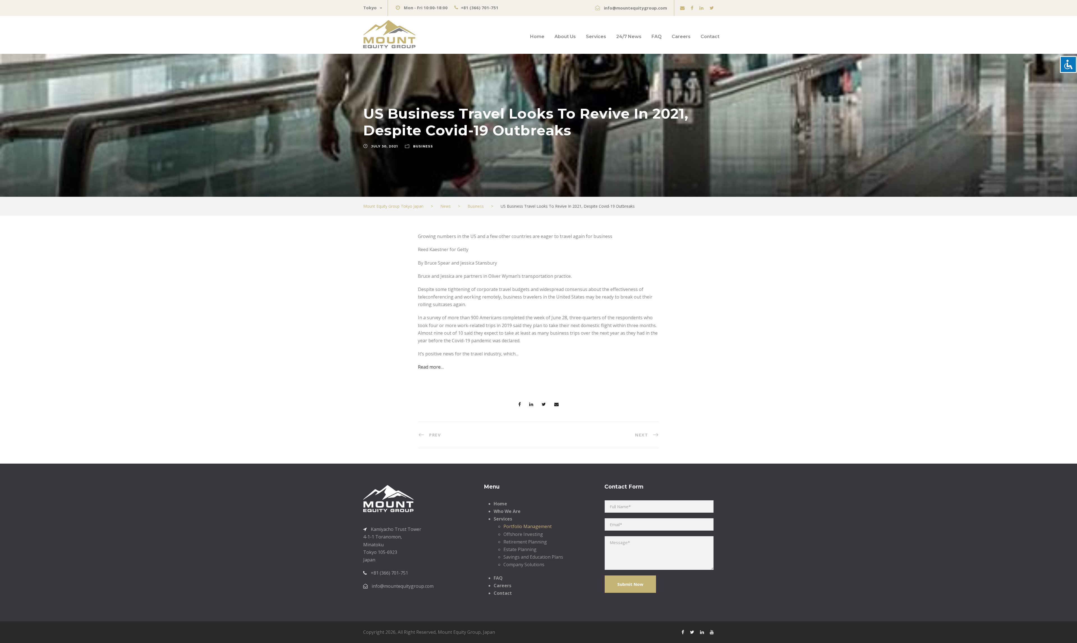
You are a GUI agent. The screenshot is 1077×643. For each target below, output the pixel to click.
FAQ (657, 36)
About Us (565, 36)
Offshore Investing (523, 534)
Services (596, 36)
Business (423, 146)
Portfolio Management (527, 526)
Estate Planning (520, 549)
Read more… (431, 367)
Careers (681, 36)
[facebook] (692, 8)
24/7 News (628, 36)
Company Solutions (523, 564)
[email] (682, 8)
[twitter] (712, 8)
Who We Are (507, 511)
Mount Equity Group (459, 632)
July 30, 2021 (384, 146)
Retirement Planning (525, 542)
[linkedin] (701, 8)
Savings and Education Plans (533, 557)
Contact (710, 36)
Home (537, 36)
